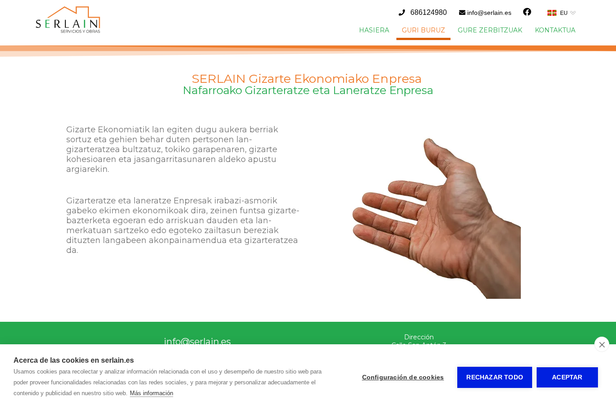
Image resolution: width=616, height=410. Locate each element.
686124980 (428, 12)
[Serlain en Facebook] (527, 12)
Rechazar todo (494, 377)
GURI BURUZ (423, 30)
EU (564, 13)
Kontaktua (555, 30)
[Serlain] (68, 31)
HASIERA (374, 30)
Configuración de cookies (403, 377)
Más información (151, 393)
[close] (601, 344)
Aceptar (567, 377)
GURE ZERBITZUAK (490, 30)
